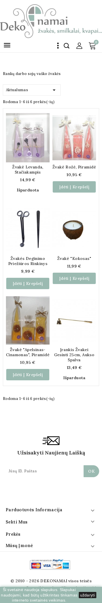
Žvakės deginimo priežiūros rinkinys (28, 261)
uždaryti (87, 595)
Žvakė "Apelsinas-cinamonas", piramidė (28, 352)
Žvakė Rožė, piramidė (74, 167)
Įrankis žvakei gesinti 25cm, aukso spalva (74, 354)
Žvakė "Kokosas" (74, 258)
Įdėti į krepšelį (74, 186)
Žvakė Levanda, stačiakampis (27, 169)
